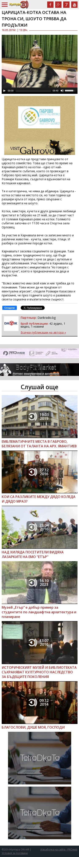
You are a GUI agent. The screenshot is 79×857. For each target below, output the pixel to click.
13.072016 (44, 642)
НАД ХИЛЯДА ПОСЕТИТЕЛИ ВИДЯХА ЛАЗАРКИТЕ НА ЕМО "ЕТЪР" (33, 554)
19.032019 (44, 416)
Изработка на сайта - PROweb (59, 849)
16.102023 (44, 582)
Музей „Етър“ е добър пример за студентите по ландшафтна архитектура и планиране (39, 612)
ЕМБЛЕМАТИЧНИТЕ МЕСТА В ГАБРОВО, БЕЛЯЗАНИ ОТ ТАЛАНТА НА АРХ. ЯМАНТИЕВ (39, 443)
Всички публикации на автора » (43, 332)
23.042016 (44, 527)
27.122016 (44, 471)
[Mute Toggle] (62, 90)
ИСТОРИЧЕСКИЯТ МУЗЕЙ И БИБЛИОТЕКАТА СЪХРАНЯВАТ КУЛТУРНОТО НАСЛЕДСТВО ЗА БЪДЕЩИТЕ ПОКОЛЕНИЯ (39, 672)
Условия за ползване (15, 853)
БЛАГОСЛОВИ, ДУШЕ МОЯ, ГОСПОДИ (33, 727)
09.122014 (44, 702)
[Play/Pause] (4, 90)
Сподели (9, 308)
